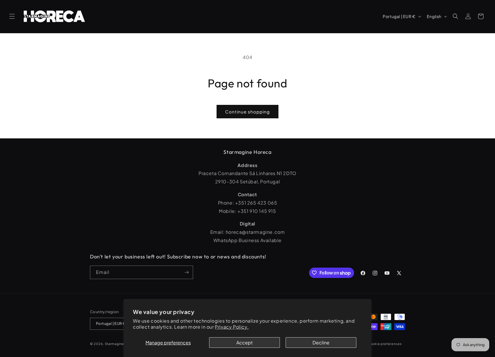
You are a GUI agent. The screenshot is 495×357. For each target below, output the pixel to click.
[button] (12, 16)
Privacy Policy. (232, 327)
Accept (244, 343)
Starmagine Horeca (121, 344)
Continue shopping (247, 111)
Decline (321, 343)
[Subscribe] (186, 272)
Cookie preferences (385, 344)
